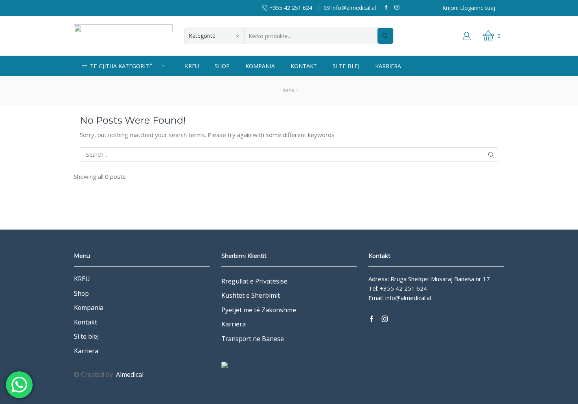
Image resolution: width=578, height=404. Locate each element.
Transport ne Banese (252, 338)
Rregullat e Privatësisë (254, 281)
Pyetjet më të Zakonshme (258, 310)
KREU (192, 66)
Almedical (130, 374)
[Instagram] (396, 8)
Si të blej (346, 66)
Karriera (388, 66)
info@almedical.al (408, 298)
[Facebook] (386, 8)
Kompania (260, 66)
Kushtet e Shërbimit (250, 295)
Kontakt (304, 66)
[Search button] (385, 36)
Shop (222, 66)
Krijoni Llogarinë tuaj (468, 7)
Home (287, 90)
